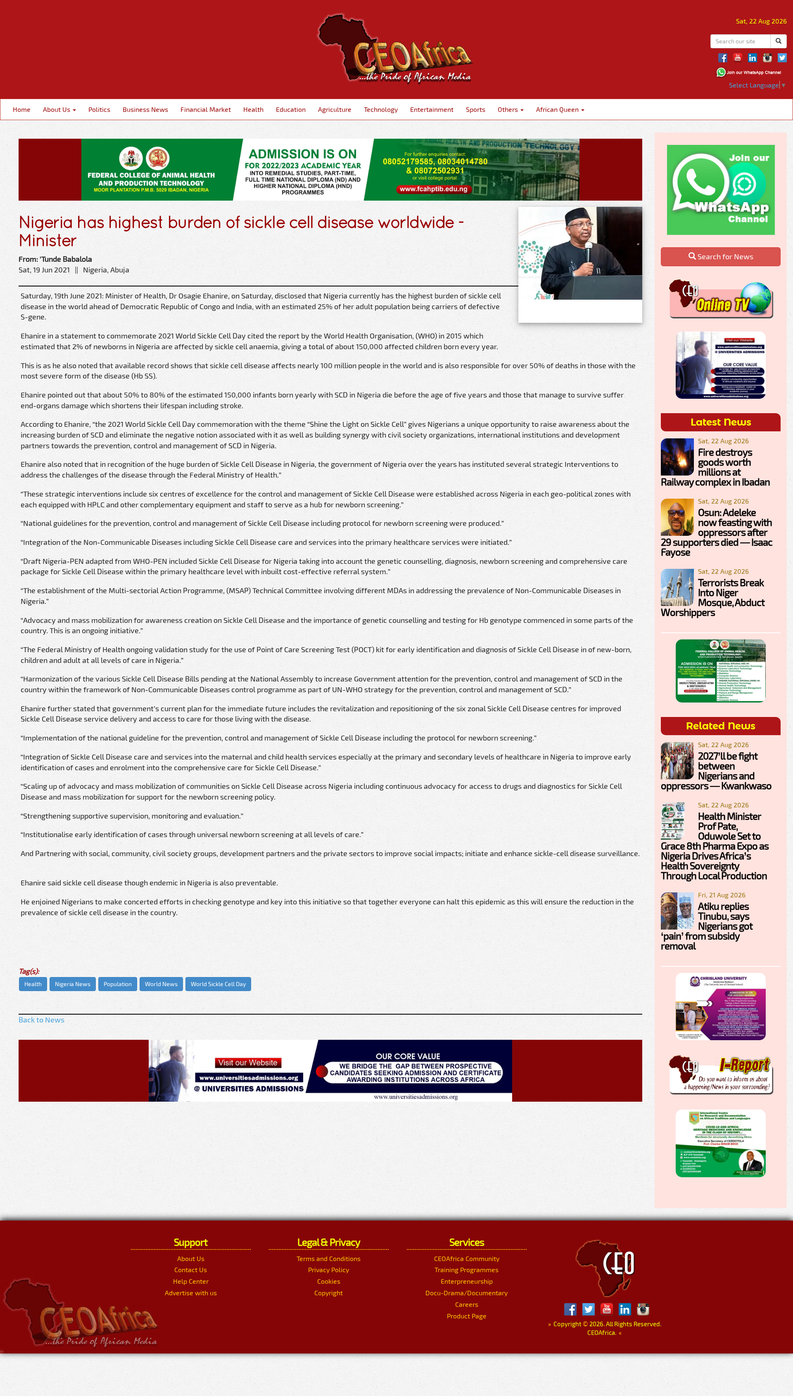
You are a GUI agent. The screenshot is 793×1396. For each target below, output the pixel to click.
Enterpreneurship (467, 1281)
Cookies (328, 1281)
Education (291, 109)
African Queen (558, 109)
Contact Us (190, 1269)
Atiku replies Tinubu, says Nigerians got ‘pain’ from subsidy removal (707, 925)
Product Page (467, 1316)
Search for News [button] (724, 256)
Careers (466, 1304)
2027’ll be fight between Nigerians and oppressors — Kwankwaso (716, 770)
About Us (57, 109)
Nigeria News (72, 983)
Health (253, 109)
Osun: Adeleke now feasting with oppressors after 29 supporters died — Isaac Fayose (716, 532)
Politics (99, 109)
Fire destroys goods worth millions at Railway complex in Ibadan (715, 466)
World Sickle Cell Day (218, 983)
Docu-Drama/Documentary (466, 1293)
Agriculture (334, 109)
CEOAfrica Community (466, 1258)
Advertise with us (191, 1293)
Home (22, 109)
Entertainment (431, 109)
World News (161, 983)
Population (118, 983)
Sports (475, 109)
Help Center (191, 1281)
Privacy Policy (328, 1269)
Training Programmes (466, 1269)
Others (509, 109)
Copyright (328, 1293)
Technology (381, 109)
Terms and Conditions (329, 1258)
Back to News (41, 1019)
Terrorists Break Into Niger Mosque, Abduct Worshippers (713, 597)
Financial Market (205, 109)
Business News (145, 109)
